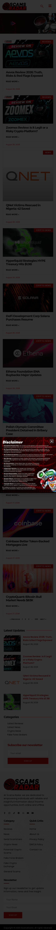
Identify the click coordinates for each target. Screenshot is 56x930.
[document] (28, 465)
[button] (52, 441)
